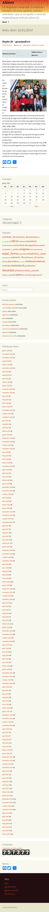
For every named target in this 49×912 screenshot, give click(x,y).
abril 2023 (5, 379)
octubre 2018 (6, 494)
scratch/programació (32, 275)
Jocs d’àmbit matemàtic (10, 308)
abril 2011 (5, 785)
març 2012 (5, 746)
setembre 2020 (7, 449)
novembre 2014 (7, 634)
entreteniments (36, 249)
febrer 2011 (6, 792)
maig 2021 (5, 424)
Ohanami (5, 332)
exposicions (6, 258)
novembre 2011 (7, 760)
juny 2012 (5, 736)
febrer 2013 (6, 708)
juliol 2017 (5, 526)
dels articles (10, 887)
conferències (7, 245)
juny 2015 (5, 610)
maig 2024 (5, 361)
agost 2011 (6, 771)
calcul (14, 241)
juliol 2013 (5, 690)
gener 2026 (6, 351)
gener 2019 (6, 484)
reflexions (19, 270)
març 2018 (5, 501)
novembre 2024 (7, 358)
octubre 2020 (6, 445)
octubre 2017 (6, 519)
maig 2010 (5, 823)
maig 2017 (5, 533)
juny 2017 (5, 529)
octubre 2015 (6, 596)
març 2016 (5, 578)
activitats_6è (22, 237)
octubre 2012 (6, 722)
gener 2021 (6, 435)
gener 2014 (6, 669)
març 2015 (5, 620)
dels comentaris (12, 890)
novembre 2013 (7, 676)
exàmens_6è (30, 257)
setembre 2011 (7, 767)
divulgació (30, 245)
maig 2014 (5, 655)
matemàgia (22, 262)
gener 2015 (6, 627)
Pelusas (5, 311)
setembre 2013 (7, 683)
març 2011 (5, 788)
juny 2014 (5, 652)
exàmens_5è (17, 257)
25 (36, 200)
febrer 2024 (6, 365)
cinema (21, 241)
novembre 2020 (7, 442)
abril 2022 (5, 403)
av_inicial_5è (6, 242)
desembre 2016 (7, 550)
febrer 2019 (6, 480)
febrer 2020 (6, 463)
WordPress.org (10, 894)
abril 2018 (5, 498)
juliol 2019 (5, 473)
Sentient (5, 322)
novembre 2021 (7, 410)
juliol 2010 (5, 816)
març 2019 (5, 477)
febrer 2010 (6, 834)
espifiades (22, 254)
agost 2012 (6, 729)
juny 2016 (5, 568)
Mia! (3, 318)
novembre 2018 (7, 491)
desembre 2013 (7, 673)
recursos (8, 270)
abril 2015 (5, 617)
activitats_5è (8, 236)
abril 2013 (5, 701)
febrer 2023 (6, 382)
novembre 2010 (7, 802)
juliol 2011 (5, 774)
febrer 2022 (6, 407)
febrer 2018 (6, 505)
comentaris (31, 241)
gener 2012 (6, 753)
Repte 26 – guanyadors (16, 41)
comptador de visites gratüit (12, 848)
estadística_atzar (36, 253)
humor (5, 261)
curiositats (19, 245)
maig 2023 (5, 375)
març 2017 (5, 540)
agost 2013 (6, 687)
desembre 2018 (7, 487)
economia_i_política (10, 249)
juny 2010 (5, 820)
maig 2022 (5, 400)
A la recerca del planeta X (10, 329)
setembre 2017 (7, 522)
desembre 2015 (7, 589)
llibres (16, 261)
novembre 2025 (7, 354)
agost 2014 (6, 645)
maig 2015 (5, 613)
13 (5, 197)
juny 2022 (5, 396)
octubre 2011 (6, 764)
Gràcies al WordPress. (9, 907)
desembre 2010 (7, 799)
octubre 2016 (6, 557)
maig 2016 (5, 571)
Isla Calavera (6, 325)
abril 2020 (5, 459)
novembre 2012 (7, 718)
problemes (29, 265)
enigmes (28, 45)
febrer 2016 (6, 582)
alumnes (32, 237)
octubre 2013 (6, 680)
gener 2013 (6, 711)
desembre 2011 (7, 757)
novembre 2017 (7, 515)
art (38, 237)
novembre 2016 (7, 554)
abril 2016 (5, 575)
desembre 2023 (7, 368)
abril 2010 (5, 827)
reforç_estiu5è (31, 270)
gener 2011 (6, 795)
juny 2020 (5, 452)
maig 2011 (5, 781)
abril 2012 (5, 743)
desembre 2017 (7, 512)
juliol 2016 (5, 564)
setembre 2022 (7, 393)
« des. (12, 206)
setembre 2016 (7, 561)
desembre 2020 (7, 438)
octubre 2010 (6, 806)
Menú (4, 22)
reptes (42, 45)
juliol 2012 (5, 732)
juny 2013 (5, 694)
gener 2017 (6, 547)
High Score (6, 315)
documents (40, 245)
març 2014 (5, 662)
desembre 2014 (7, 631)
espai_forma (10, 253)
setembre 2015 (7, 599)
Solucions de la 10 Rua (9, 336)
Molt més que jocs (8, 304)
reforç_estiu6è (8, 275)
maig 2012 (5, 739)
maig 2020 (5, 456)
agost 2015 (6, 603)
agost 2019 (6, 470)
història (40, 257)
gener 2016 (6, 585)
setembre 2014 (7, 641)
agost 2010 (6, 813)
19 (43, 197)
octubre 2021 (6, 414)
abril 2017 (5, 536)
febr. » (37, 206)
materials (30, 261)
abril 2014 (5, 659)
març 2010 (5, 831)
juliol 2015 (5, 606)
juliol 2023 (5, 372)
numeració (35, 45)
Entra (6, 883)
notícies (6, 265)
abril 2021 (5, 428)
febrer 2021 (6, 431)
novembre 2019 (7, 466)
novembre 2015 (7, 592)
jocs (10, 261)
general (18, 45)
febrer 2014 (6, 666)
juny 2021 (5, 421)
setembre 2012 (7, 725)
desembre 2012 (7, 715)
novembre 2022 (7, 389)
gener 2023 (6, 386)
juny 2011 (5, 778)
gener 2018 (6, 508)
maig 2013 (5, 697)
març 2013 (5, 704)
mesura (40, 261)
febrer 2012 (6, 750)
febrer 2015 (6, 624)
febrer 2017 (6, 543)
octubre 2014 (6, 638)
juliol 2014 (5, 648)
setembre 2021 (7, 417)
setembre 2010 (7, 809)
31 (30, 203)
